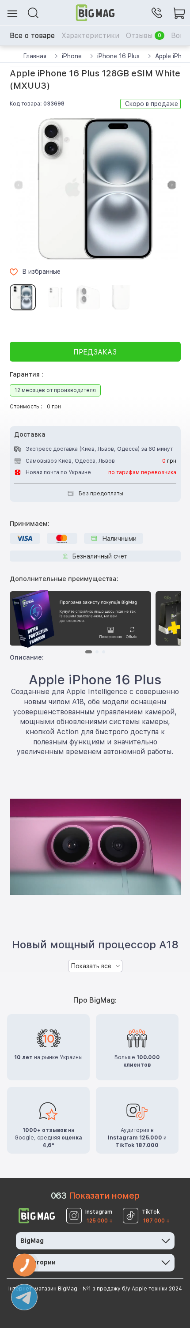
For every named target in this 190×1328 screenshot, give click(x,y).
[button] (171, 185)
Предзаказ (95, 352)
